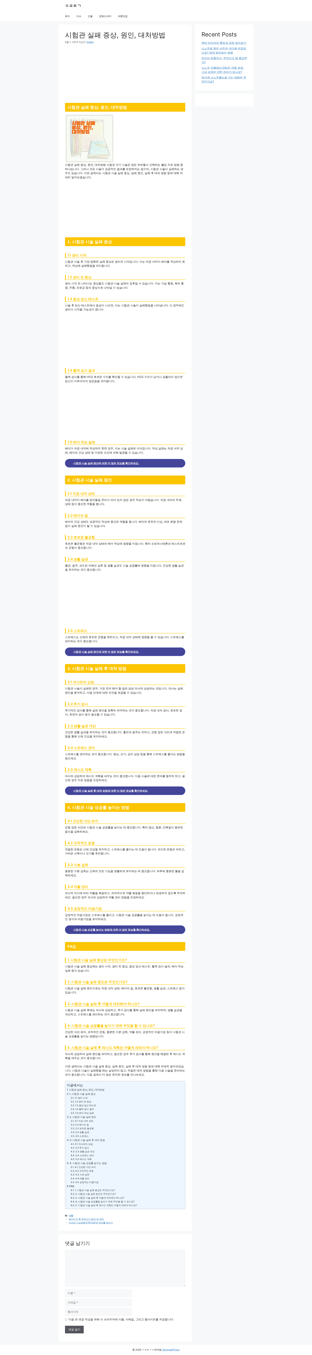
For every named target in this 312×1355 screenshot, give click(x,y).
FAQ (71, 1186)
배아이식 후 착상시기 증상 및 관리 (86, 1219)
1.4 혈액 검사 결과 (84, 1109)
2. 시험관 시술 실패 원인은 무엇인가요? (95, 1194)
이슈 (78, 16)
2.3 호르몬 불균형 (84, 1128)
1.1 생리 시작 (81, 1098)
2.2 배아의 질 (82, 1124)
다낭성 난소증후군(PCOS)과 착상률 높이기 (91, 1222)
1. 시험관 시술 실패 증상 (82, 1093)
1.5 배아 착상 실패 (84, 1113)
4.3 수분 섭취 (82, 1174)
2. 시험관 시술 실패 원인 (83, 1117)
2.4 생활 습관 (82, 1132)
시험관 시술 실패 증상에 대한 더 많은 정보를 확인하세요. (106, 463)
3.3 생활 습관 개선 (85, 1151)
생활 (71, 1215)
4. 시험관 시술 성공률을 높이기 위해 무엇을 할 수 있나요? (105, 1201)
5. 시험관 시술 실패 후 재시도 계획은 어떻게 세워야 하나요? (106, 1205)
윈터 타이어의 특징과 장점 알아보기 (224, 43)
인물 (90, 16)
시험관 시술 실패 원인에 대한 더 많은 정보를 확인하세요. (106, 651)
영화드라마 (105, 16)
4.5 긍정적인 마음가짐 (86, 1182)
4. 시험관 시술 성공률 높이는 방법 (88, 1163)
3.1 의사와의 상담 (84, 1144)
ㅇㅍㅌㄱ (73, 5)
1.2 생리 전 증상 (83, 1101)
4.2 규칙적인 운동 (84, 1171)
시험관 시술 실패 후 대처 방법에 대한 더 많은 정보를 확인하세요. (110, 790)
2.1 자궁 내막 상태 (84, 1121)
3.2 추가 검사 (82, 1147)
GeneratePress (171, 1349)
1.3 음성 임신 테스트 (85, 1105)
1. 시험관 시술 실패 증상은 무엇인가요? (95, 1190)
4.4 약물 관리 (82, 1178)
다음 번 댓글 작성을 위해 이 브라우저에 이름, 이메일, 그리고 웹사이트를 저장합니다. (121, 1319)
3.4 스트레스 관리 (84, 1155)
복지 (67, 16)
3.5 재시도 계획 (83, 1159)
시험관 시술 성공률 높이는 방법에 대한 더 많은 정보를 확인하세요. (111, 929)
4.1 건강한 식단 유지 (85, 1167)
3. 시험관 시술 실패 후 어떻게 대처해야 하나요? (99, 1198)
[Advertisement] (125, 72)
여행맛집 (123, 16)
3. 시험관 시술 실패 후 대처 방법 (87, 1140)
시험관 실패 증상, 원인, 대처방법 (86, 1089)
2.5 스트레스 (82, 1136)
